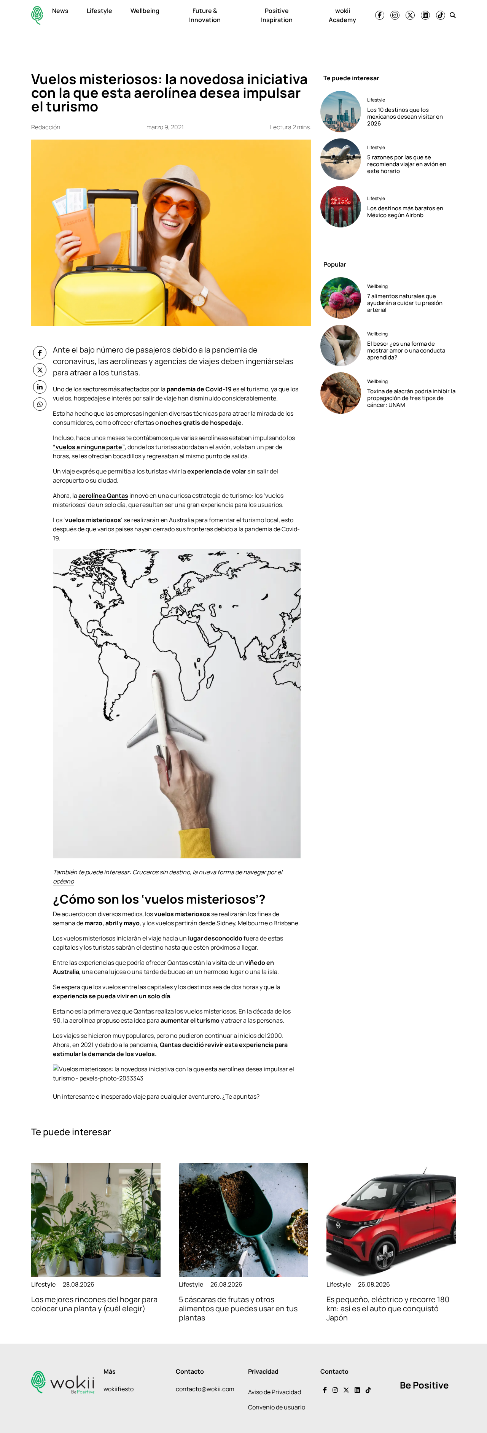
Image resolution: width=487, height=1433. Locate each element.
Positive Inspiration (277, 15)
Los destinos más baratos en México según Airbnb (405, 211)
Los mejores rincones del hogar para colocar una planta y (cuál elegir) (94, 1304)
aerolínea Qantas (103, 495)
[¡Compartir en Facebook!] (39, 352)
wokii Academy (342, 15)
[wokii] (37, 15)
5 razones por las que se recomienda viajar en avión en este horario (406, 164)
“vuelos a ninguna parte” (89, 447)
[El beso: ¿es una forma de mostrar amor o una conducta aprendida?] (340, 345)
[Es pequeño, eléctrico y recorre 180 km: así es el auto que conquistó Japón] (391, 1220)
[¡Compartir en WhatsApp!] (39, 404)
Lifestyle (99, 10)
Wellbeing (145, 10)
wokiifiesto (118, 1389)
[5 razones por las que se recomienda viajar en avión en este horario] (340, 159)
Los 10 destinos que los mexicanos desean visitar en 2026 (405, 116)
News (60, 10)
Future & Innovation (205, 15)
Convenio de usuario (276, 1407)
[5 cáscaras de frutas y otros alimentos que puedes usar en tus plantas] (243, 1220)
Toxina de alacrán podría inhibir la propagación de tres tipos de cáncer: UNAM (411, 398)
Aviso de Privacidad (274, 1392)
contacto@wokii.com (205, 1389)
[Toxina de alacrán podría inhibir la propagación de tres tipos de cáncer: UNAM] (340, 393)
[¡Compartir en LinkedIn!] (39, 387)
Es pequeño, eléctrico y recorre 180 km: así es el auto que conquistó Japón (387, 1308)
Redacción (45, 127)
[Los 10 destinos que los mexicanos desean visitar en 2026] (340, 111)
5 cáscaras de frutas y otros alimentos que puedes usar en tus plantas (238, 1308)
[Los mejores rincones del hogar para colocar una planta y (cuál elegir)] (96, 1220)
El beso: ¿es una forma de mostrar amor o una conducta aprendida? (406, 350)
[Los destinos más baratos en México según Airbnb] (340, 206)
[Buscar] (453, 15)
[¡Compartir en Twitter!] (39, 370)
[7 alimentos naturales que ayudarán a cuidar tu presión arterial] (340, 298)
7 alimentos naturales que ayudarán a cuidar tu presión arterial (404, 303)
